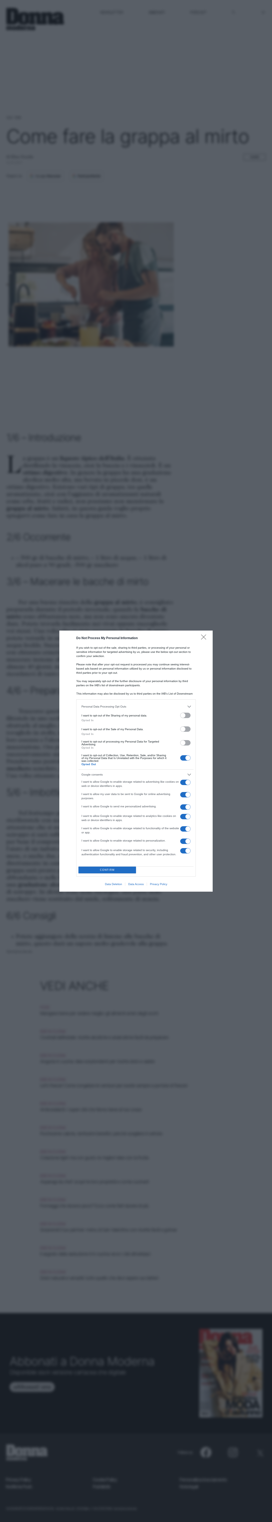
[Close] (205, 638)
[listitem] (136, 707)
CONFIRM (107, 869)
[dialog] (136, 761)
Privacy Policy (158, 884)
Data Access (136, 884)
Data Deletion (113, 884)
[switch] (185, 715)
